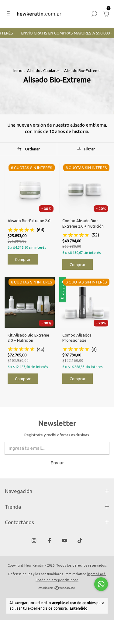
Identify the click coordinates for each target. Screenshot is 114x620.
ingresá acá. (96, 574)
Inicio (17, 70)
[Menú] (9, 14)
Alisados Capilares (43, 70)
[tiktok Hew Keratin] (79, 540)
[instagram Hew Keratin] (33, 540)
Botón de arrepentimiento (57, 580)
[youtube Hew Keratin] (64, 540)
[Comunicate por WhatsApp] (101, 584)
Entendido (79, 608)
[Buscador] (94, 14)
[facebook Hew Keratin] (49, 540)
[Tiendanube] (57, 588)
